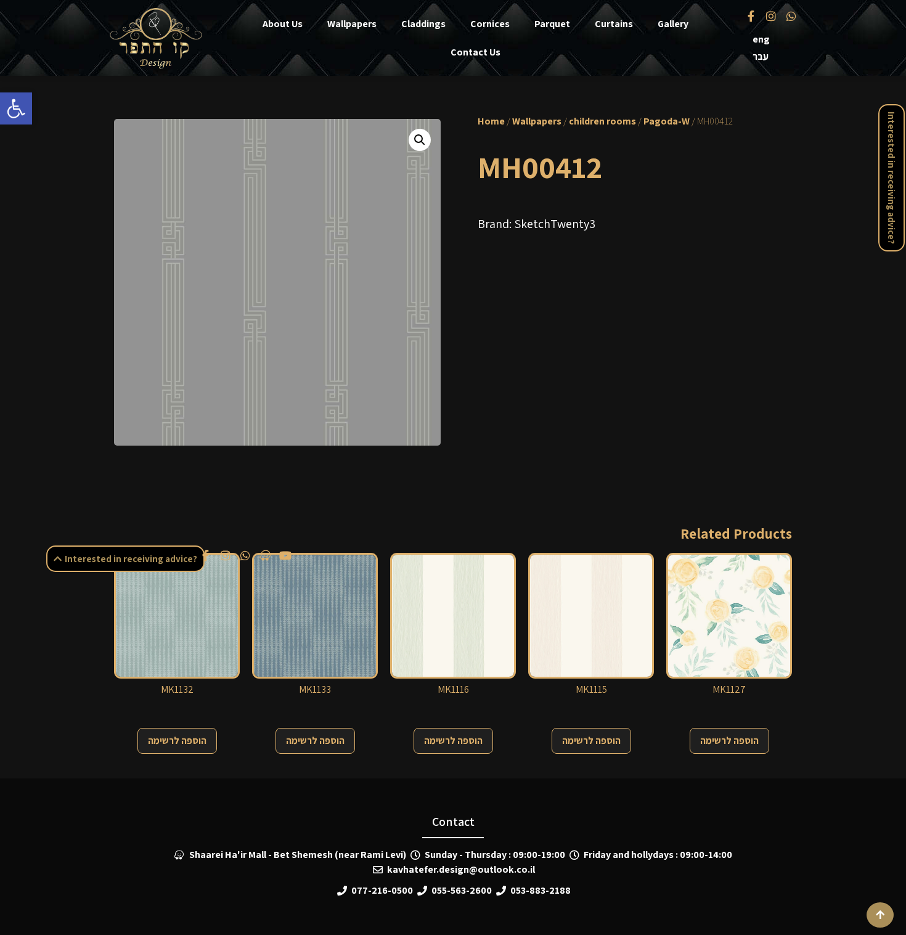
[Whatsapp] (791, 15)
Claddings (423, 23)
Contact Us (475, 52)
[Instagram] (771, 15)
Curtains (614, 23)
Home (491, 121)
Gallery (673, 23)
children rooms (602, 121)
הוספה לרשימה (177, 740)
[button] (16, 108)
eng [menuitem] (761, 39)
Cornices (490, 23)
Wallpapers (352, 23)
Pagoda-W (666, 121)
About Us (283, 23)
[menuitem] (761, 39)
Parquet (552, 23)
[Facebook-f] (751, 15)
